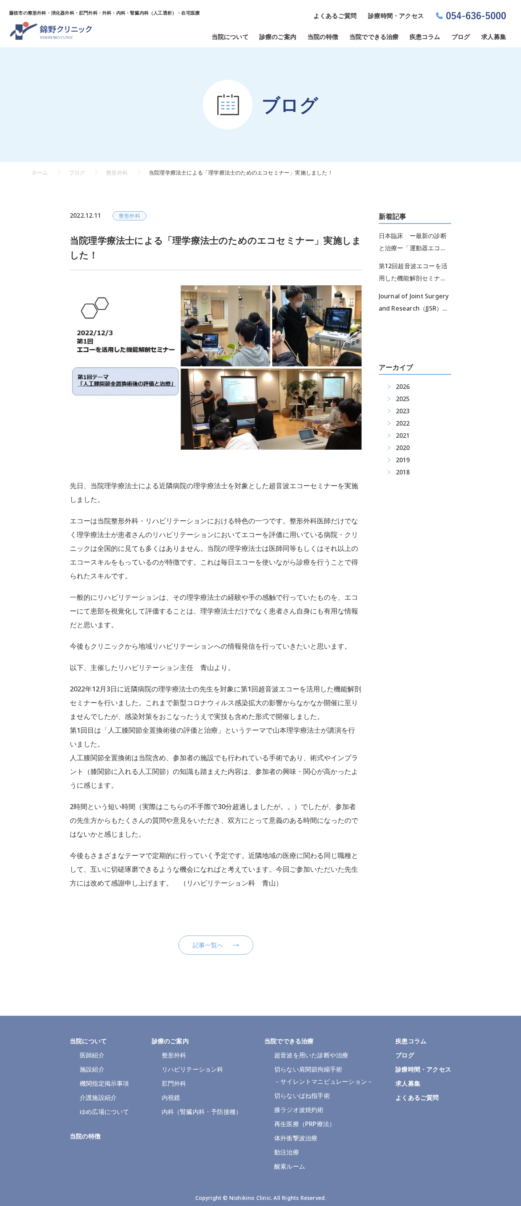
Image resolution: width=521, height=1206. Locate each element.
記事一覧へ (208, 945)
